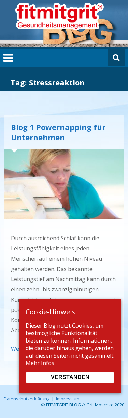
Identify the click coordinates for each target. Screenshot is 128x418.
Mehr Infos (40, 363)
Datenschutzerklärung (26, 398)
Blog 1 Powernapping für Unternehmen (58, 132)
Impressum (67, 398)
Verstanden (70, 377)
